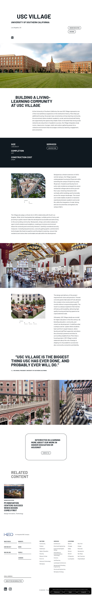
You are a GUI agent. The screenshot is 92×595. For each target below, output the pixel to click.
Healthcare (42, 548)
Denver (70, 551)
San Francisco (81, 556)
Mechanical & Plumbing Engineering (59, 566)
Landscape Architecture (60, 563)
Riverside (80, 548)
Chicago (70, 546)
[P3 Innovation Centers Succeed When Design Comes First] (14, 499)
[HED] (17, 534)
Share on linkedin (12, 37)
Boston (70, 543)
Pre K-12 (42, 558)
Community (42, 543)
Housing (72, 31)
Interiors (56, 557)
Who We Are (7, 552)
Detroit (70, 553)
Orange (79, 546)
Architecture (52, 148)
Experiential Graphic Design (59, 549)
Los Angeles (71, 558)
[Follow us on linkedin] (5, 589)
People (20, 552)
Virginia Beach (81, 558)
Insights (20, 541)
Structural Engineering (59, 569)
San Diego (80, 553)
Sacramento (81, 551)
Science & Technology (45, 561)
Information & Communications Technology (58, 554)
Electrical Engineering (59, 546)
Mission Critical (43, 556)
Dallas (69, 548)
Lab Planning (57, 560)
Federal (41, 546)
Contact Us (46, 453)
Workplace (42, 563)
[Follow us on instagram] (10, 589)
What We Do (7, 541)
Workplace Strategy (59, 571)
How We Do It (7, 546)
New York (80, 543)
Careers (20, 557)
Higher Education (74, 28)
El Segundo (71, 556)
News (19, 546)
